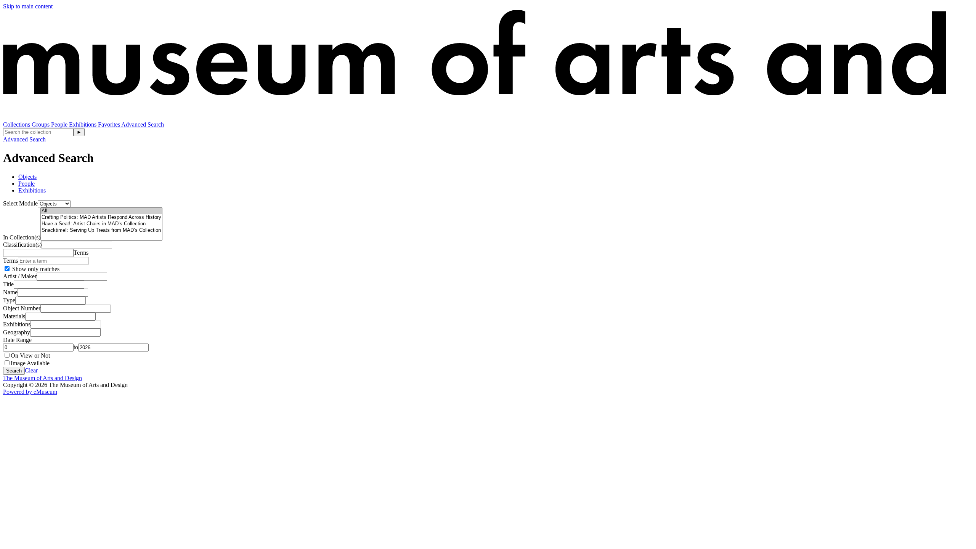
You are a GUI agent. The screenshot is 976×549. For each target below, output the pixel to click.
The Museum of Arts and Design (42, 378)
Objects (27, 176)
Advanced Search (142, 124)
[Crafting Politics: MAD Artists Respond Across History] (101, 217)
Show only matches (35, 269)
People (60, 124)
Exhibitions (83, 124)
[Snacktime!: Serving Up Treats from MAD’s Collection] (101, 230)
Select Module (20, 203)
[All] (101, 211)
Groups (41, 124)
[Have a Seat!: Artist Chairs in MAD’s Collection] (101, 224)
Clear (31, 370)
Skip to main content (28, 6)
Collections (17, 124)
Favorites (109, 124)
